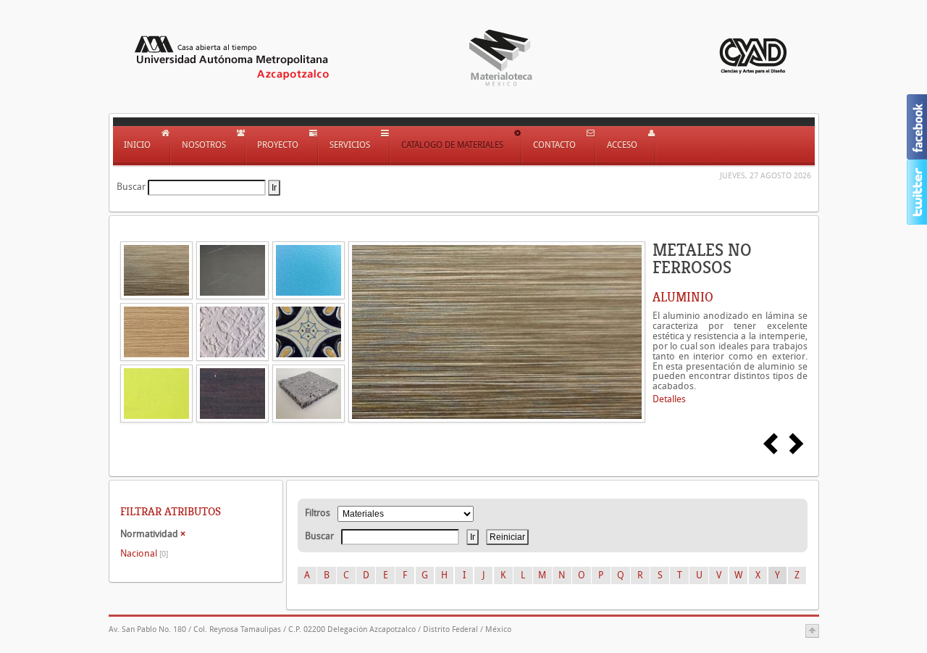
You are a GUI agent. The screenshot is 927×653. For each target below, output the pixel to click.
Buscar (131, 186)
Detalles (669, 399)
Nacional (144, 553)
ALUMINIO (683, 297)
